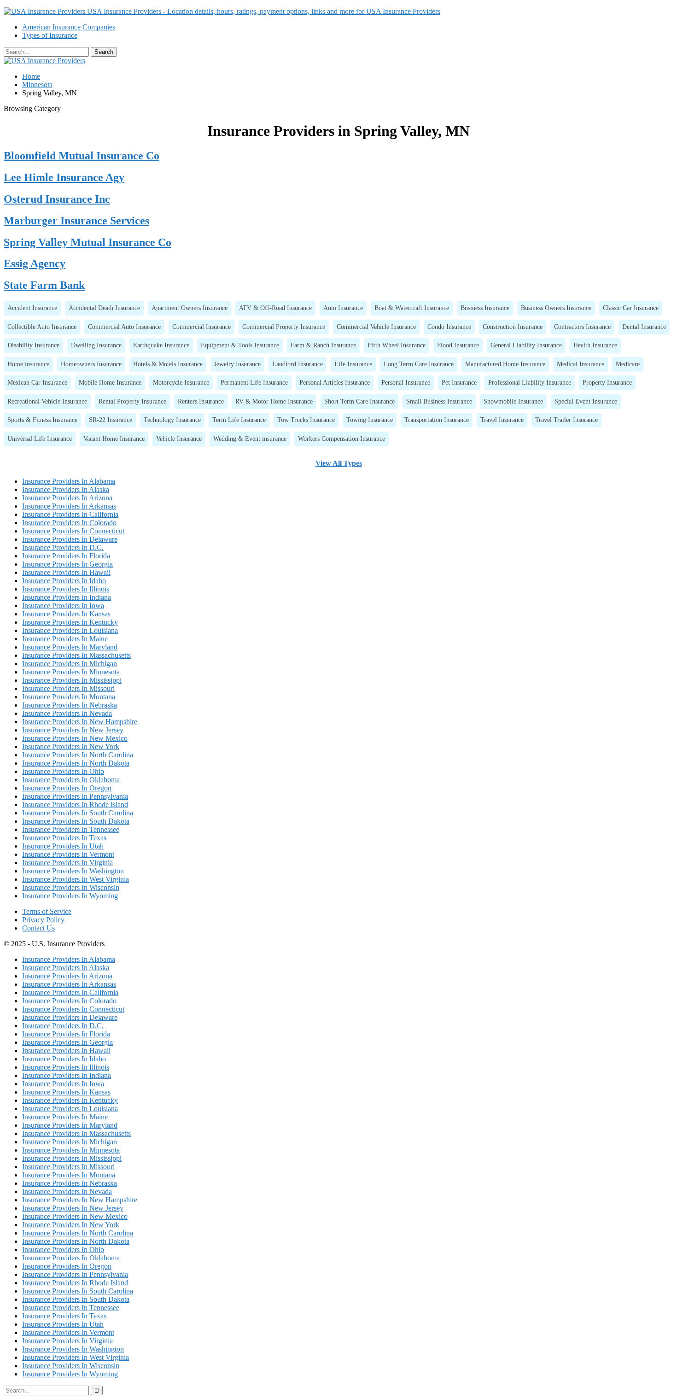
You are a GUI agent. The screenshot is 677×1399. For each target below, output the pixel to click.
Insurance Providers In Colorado (69, 523)
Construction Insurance (513, 326)
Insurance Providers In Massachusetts (76, 655)
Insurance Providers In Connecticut (73, 531)
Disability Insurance (33, 345)
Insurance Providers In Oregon (66, 788)
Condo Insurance (449, 326)
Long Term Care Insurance (419, 364)
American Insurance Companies (68, 27)
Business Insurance (485, 307)
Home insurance (28, 364)
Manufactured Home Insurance (505, 364)
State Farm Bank (44, 285)
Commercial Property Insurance (283, 326)
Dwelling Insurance (96, 345)
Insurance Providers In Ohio (63, 771)
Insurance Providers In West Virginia (75, 879)
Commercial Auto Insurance (124, 326)
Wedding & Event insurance (249, 438)
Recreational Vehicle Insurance (47, 401)
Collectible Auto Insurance (41, 326)
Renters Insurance (201, 401)
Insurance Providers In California (70, 514)
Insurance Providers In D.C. (63, 547)
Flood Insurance (458, 345)
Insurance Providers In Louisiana (70, 630)
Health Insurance (595, 345)
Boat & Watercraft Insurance (411, 307)
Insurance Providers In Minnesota (71, 672)
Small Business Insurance (439, 401)
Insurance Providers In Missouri (68, 688)
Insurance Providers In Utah (63, 846)
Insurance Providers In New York (70, 746)
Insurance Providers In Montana (68, 697)
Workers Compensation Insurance (341, 438)
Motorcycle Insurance (181, 382)
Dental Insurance (644, 326)
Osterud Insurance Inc (57, 199)
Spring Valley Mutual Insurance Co (87, 242)
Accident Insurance (32, 307)
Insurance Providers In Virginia (67, 862)
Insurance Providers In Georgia (67, 564)
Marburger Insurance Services (76, 221)
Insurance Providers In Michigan (69, 663)
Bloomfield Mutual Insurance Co (81, 156)
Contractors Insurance (582, 326)
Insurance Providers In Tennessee (70, 829)
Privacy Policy (43, 920)
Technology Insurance (172, 419)
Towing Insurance (369, 419)
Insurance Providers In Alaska (65, 489)
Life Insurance (353, 364)
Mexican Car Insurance (37, 382)
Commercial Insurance (201, 326)
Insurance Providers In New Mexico (75, 738)
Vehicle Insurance (179, 438)
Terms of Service (46, 911)
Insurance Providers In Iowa (63, 605)
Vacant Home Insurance (114, 438)
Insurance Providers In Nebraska (69, 705)
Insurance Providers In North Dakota (75, 763)
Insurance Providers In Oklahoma (71, 780)
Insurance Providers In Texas (64, 838)
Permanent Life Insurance (254, 382)
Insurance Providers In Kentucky (70, 622)
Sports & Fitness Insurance (42, 419)
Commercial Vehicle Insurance (376, 326)
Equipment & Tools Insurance (240, 345)
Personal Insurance (405, 382)
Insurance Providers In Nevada (67, 713)
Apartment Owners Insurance (190, 307)
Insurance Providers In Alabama (68, 481)
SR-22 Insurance (110, 419)
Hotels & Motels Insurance (168, 364)
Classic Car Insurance (631, 307)
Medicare (628, 364)
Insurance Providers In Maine (65, 639)
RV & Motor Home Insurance (274, 401)
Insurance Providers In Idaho (64, 581)
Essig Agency (34, 263)
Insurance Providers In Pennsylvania (75, 796)
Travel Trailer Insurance (566, 419)
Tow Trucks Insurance (306, 419)
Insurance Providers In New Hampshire (79, 722)
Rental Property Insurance (132, 401)
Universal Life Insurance (39, 438)
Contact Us (38, 928)
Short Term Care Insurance (359, 401)
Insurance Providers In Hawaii (66, 572)
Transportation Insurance (436, 419)
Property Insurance (607, 382)
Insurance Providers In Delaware (69, 539)
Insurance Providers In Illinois (65, 589)
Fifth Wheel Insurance (397, 345)
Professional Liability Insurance (529, 382)
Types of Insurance (49, 35)
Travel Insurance (502, 419)
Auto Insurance (343, 307)
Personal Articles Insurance (334, 382)
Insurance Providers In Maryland (69, 647)
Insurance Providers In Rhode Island (75, 804)
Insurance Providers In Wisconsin (70, 887)
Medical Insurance (580, 364)
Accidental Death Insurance (104, 307)
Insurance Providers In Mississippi (72, 680)
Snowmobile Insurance (513, 401)
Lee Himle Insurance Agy (64, 177)
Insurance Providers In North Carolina (77, 755)
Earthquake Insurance (161, 345)
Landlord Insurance (297, 364)
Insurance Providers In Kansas (66, 614)
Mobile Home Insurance (110, 382)
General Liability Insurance (526, 345)
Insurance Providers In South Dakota (75, 821)
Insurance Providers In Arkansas (69, 506)
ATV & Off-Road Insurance (275, 307)
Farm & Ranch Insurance (323, 345)
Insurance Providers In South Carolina (77, 813)
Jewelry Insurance (237, 364)
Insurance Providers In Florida (66, 556)
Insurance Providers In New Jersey (72, 730)
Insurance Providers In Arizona (67, 498)
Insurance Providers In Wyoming (70, 896)
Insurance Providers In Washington (73, 871)
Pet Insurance (459, 382)
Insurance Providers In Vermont (68, 854)
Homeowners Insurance (91, 364)
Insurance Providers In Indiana (66, 597)
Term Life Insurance (239, 419)
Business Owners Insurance (556, 307)
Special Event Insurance (585, 401)
